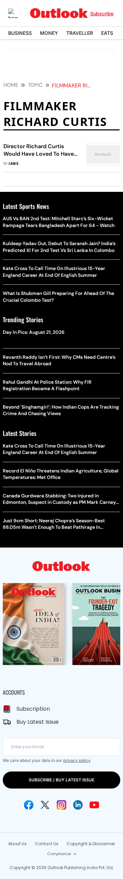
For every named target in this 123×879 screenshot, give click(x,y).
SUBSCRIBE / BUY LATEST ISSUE (61, 779)
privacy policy (76, 760)
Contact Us (46, 844)
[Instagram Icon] (61, 804)
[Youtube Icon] (94, 804)
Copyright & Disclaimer (91, 844)
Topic (35, 85)
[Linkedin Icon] (77, 804)
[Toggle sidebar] (18, 13)
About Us (17, 844)
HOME (10, 85)
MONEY (49, 33)
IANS (13, 164)
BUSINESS (20, 33)
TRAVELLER (79, 33)
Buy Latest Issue (37, 722)
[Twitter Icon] (45, 804)
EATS (107, 33)
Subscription (33, 709)
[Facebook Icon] (28, 804)
